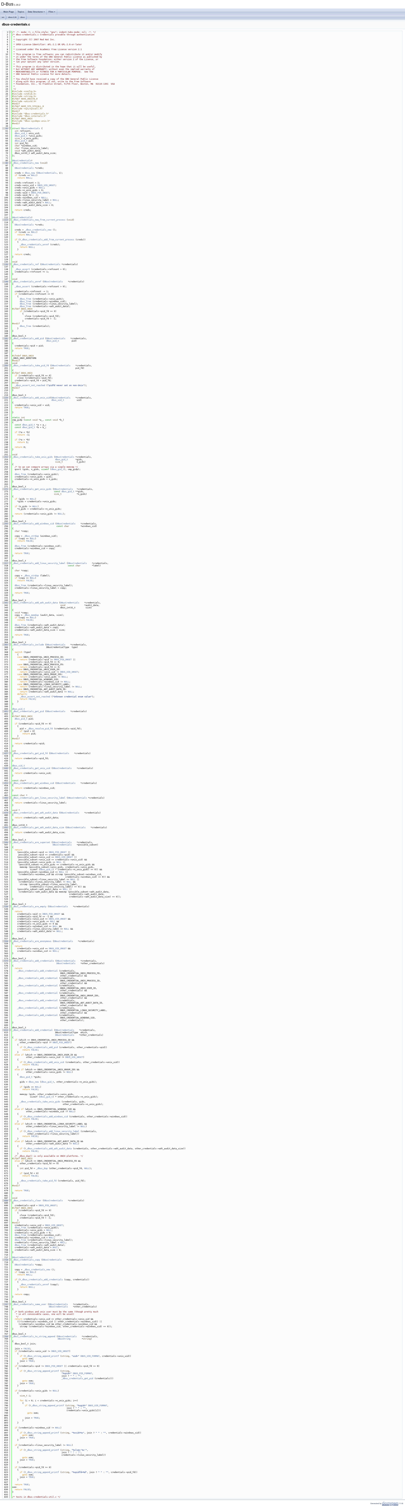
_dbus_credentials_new (25, 163)
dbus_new (30, 173)
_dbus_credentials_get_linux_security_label (38, 798)
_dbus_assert (22, 269)
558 (5, 941)
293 (5, 523)
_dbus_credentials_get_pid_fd (30, 753)
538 (5, 906)
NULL (33, 175)
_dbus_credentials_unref (34, 244)
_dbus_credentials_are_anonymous (31, 941)
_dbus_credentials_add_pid (28, 338)
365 (5, 644)
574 (5, 961)
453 (5, 783)
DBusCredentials (30, 128)
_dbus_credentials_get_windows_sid (33, 783)
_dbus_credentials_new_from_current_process (38, 220)
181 (5, 338)
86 (5, 163)
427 (5, 753)
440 (5, 768)
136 (5, 264)
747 (5, 1304)
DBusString (64, 1339)
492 (5, 827)
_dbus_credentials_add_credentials (33, 961)
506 (5, 842)
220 (5, 397)
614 (5, 1030)
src (3, 17)
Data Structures (35, 12)
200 (5, 365)
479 (5, 813)
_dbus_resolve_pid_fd (40, 728)
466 (5, 798)
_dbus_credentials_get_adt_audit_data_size (38, 827)
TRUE (26, 348)
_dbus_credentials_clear (26, 1200)
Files (51, 12)
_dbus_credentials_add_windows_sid (33, 523)
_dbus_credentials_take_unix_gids (32, 457)
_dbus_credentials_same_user (29, 1304)
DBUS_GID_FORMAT (97, 1405)
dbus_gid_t (21, 136)
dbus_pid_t (21, 141)
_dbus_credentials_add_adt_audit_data (35, 602)
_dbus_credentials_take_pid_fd (30, 365)
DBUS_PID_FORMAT (82, 1373)
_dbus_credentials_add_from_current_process (47, 239)
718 (5, 1260)
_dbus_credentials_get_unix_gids (31, 489)
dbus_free (25, 299)
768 (5, 1336)
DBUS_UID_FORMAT (90, 1356)
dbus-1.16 (12, 17)
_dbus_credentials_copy (26, 1260)
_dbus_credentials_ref (25, 264)
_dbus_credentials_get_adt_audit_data (35, 813)
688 (5, 1200)
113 (5, 220)
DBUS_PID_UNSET (40, 193)
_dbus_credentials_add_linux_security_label (38, 563)
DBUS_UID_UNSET (46, 185)
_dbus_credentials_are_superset (31, 842)
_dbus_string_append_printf (42, 1356)
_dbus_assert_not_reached (30, 385)
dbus (22, 17)
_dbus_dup (42, 1168)
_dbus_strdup (31, 536)
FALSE (29, 541)
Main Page (8, 12)
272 (5, 489)
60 (5, 128)
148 (5, 281)
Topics (21, 12)
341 (5, 602)
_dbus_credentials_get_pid (28, 711)
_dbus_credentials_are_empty (29, 906)
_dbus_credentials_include (28, 644)
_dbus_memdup (31, 615)
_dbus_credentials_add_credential (37, 971)
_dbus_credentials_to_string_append (33, 1336)
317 (5, 563)
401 (5, 711)
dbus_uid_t (21, 133)
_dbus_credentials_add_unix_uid (31, 397)
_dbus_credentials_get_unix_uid (31, 768)
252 (5, 457)
